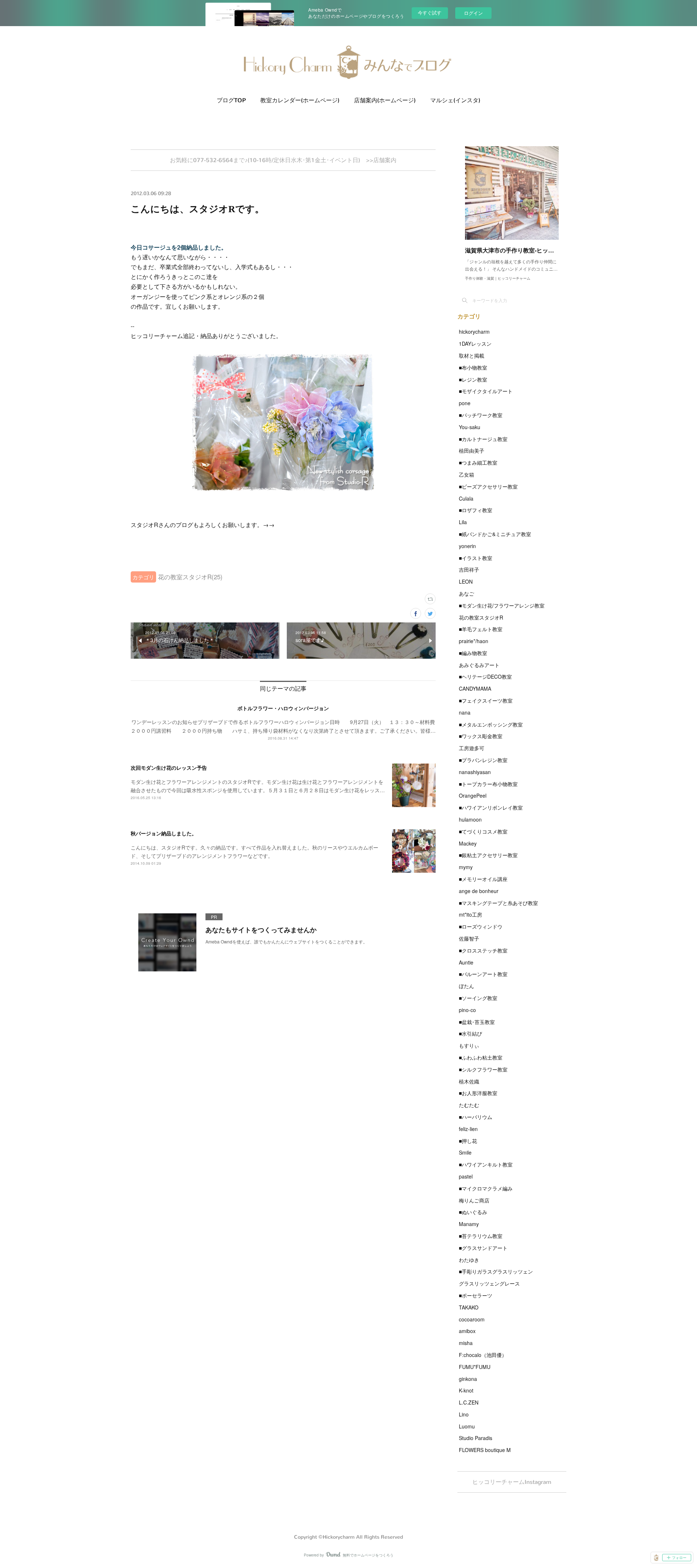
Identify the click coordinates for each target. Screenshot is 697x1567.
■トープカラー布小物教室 (488, 783)
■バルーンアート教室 (483, 974)
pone (464, 403)
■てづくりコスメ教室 (483, 831)
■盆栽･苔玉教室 (477, 1021)
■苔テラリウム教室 (480, 1235)
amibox (467, 1330)
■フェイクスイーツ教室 (486, 700)
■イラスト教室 (475, 558)
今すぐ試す (429, 12)
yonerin (467, 546)
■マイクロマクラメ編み (486, 1188)
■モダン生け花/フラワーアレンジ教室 (502, 605)
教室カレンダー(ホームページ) (299, 100)
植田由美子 (471, 450)
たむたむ (469, 1105)
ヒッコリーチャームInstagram (511, 1482)
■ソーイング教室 (478, 998)
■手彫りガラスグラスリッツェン (496, 1271)
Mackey (468, 843)
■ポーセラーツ (475, 1295)
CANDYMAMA (475, 688)
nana (464, 712)
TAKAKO (468, 1307)
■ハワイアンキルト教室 (486, 1164)
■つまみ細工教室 (478, 462)
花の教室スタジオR (481, 617)
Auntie (466, 962)
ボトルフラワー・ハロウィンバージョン (283, 708)
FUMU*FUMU (474, 1366)
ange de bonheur (478, 890)
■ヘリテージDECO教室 (485, 676)
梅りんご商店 (474, 1200)
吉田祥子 (469, 569)
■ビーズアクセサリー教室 (488, 486)
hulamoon (470, 819)
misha (466, 1342)
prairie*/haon (473, 641)
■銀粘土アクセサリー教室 (488, 855)
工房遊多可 (471, 748)
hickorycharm (474, 331)
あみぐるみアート (479, 665)
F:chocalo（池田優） (483, 1354)
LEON (466, 581)
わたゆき (469, 1259)
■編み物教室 (473, 653)
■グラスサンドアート (483, 1247)
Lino (464, 1414)
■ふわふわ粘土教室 (480, 1057)
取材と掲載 (471, 355)
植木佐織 (469, 1081)
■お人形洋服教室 (478, 1093)
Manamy (469, 1223)
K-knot (466, 1390)
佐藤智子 (469, 938)
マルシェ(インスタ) (455, 100)
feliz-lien (468, 1128)
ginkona (468, 1378)
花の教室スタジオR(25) (190, 576)
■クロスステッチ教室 (483, 950)
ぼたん (466, 986)
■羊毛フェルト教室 (480, 629)
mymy (466, 867)
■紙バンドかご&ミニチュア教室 (495, 534)
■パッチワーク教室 (480, 415)
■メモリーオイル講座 (483, 879)
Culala (466, 498)
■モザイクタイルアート (486, 391)
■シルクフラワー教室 (483, 1069)
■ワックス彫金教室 (480, 736)
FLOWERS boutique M (485, 1449)
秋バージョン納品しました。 (164, 833)
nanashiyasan (475, 772)
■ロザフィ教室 (475, 510)
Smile (465, 1152)
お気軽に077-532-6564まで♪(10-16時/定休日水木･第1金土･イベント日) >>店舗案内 (283, 160)
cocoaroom (472, 1319)
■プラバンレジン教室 (483, 760)
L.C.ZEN (468, 1402)
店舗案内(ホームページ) (385, 100)
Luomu (467, 1426)
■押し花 (468, 1140)
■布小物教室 (473, 367)
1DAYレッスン (475, 343)
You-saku (469, 427)
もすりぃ (469, 1045)
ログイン (473, 12)
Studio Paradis (475, 1437)
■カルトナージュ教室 (483, 439)
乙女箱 (466, 474)
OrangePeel (472, 795)
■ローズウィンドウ (480, 926)
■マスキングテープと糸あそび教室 (498, 902)
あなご (466, 593)
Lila (463, 522)
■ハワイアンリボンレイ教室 (491, 807)
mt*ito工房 (470, 914)
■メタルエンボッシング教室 (491, 724)
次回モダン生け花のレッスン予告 (169, 767)
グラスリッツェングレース (489, 1283)
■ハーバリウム (475, 1116)
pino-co (467, 1009)
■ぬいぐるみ (473, 1212)
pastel (466, 1176)
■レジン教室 (473, 379)
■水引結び (470, 1033)
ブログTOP (231, 100)
